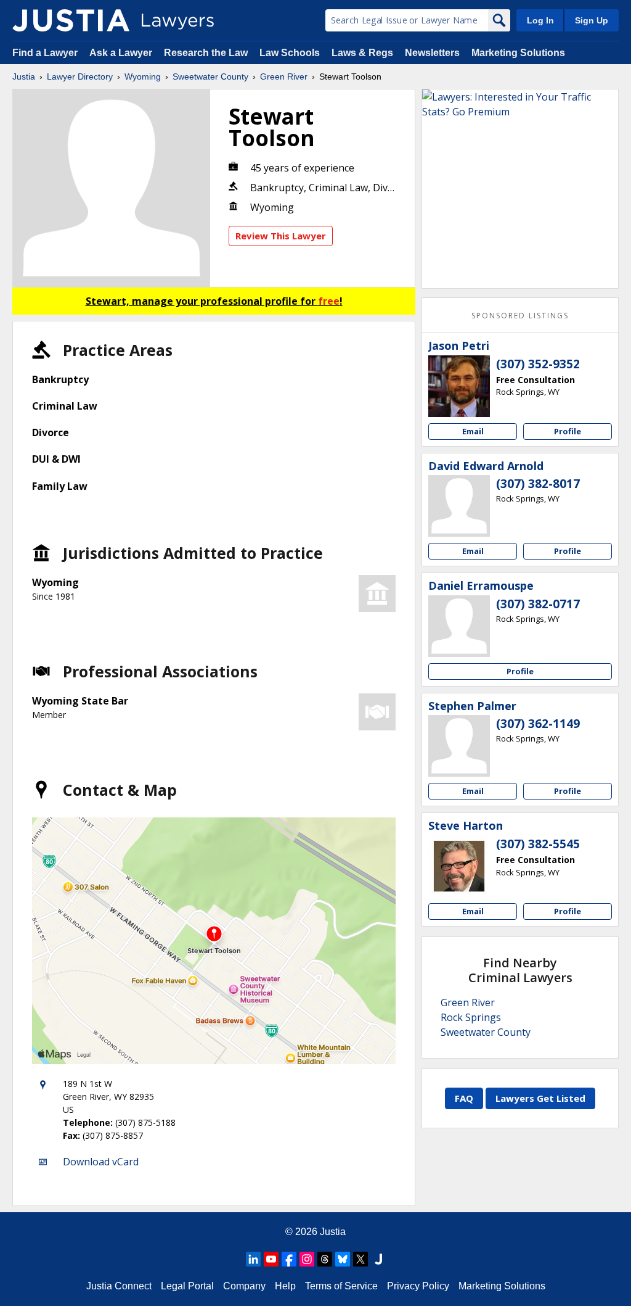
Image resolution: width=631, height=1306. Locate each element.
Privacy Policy (418, 1286)
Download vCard (101, 1161)
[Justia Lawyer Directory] (70, 20)
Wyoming (142, 76)
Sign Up (591, 20)
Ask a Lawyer (122, 53)
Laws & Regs (362, 53)
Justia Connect (119, 1286)
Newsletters (432, 53)
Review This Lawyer (280, 235)
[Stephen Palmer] (459, 746)
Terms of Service (341, 1286)
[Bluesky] (342, 1259)
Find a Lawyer (45, 53)
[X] (360, 1259)
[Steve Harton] (459, 866)
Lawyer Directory (80, 76)
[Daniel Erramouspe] (459, 626)
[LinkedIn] (253, 1259)
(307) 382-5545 (538, 844)
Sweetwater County (210, 76)
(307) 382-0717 (538, 604)
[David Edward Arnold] (459, 506)
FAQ (464, 1098)
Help (285, 1286)
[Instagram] (306, 1259)
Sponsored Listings (520, 315)
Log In (540, 20)
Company (244, 1286)
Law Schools (289, 53)
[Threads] (324, 1259)
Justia (23, 76)
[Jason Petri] (459, 386)
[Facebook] (289, 1259)
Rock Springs (471, 1017)
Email (473, 431)
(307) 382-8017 (538, 484)
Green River (283, 76)
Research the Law (206, 53)
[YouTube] (271, 1259)
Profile (567, 431)
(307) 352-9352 (538, 364)
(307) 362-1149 (538, 724)
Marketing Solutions (518, 53)
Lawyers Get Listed (540, 1098)
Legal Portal (187, 1286)
